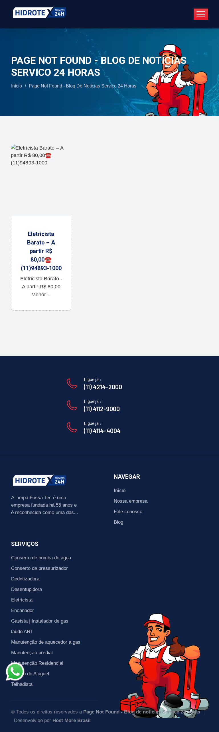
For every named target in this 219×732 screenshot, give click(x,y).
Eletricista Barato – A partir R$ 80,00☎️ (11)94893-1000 (41, 251)
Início (16, 85)
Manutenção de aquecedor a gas (45, 642)
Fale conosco (128, 511)
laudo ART (22, 631)
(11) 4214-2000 (103, 386)
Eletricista (22, 600)
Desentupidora (26, 589)
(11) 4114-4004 (102, 430)
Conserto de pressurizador (39, 568)
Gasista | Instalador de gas (39, 621)
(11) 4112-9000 (102, 408)
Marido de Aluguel (30, 673)
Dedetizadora (25, 579)
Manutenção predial (32, 652)
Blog (118, 522)
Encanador (22, 610)
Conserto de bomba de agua (41, 557)
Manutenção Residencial (37, 663)
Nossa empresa (130, 501)
